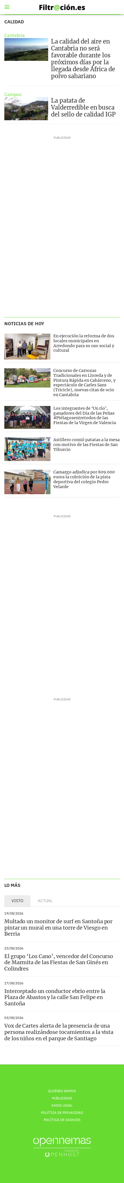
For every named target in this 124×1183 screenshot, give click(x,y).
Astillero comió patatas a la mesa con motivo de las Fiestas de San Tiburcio (86, 444)
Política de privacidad (62, 1112)
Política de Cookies (62, 1120)
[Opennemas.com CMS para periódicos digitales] (62, 1147)
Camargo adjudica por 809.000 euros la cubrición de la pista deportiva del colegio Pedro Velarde (84, 479)
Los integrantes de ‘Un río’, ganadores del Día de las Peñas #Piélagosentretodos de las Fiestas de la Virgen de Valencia (84, 415)
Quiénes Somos (62, 1091)
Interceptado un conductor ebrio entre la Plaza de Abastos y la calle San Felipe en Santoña (54, 997)
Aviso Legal (62, 1105)
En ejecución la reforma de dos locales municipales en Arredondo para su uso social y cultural (83, 343)
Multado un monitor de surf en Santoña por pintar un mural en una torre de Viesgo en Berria (58, 927)
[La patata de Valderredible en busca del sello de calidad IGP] (26, 108)
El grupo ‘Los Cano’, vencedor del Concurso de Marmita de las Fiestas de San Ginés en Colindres (58, 962)
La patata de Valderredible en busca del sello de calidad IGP (83, 107)
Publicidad (62, 1098)
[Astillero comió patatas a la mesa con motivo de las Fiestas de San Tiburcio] (27, 449)
